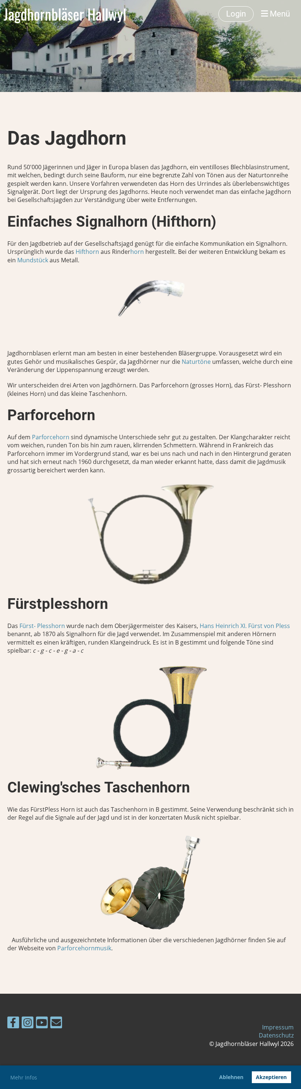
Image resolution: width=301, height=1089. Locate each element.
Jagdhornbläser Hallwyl (65, 14)
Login (236, 13)
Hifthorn (88, 252)
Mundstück (32, 260)
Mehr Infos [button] (23, 1077)
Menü (279, 13)
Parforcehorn (50, 437)
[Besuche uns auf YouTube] (42, 1024)
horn (137, 252)
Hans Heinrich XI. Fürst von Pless (245, 626)
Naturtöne (196, 362)
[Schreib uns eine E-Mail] (56, 1024)
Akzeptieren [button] (271, 1077)
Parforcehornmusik (84, 948)
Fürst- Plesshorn (42, 626)
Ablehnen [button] (231, 1077)
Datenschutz (276, 1035)
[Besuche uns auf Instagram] (27, 1024)
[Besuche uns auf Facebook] (13, 1024)
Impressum (278, 1027)
